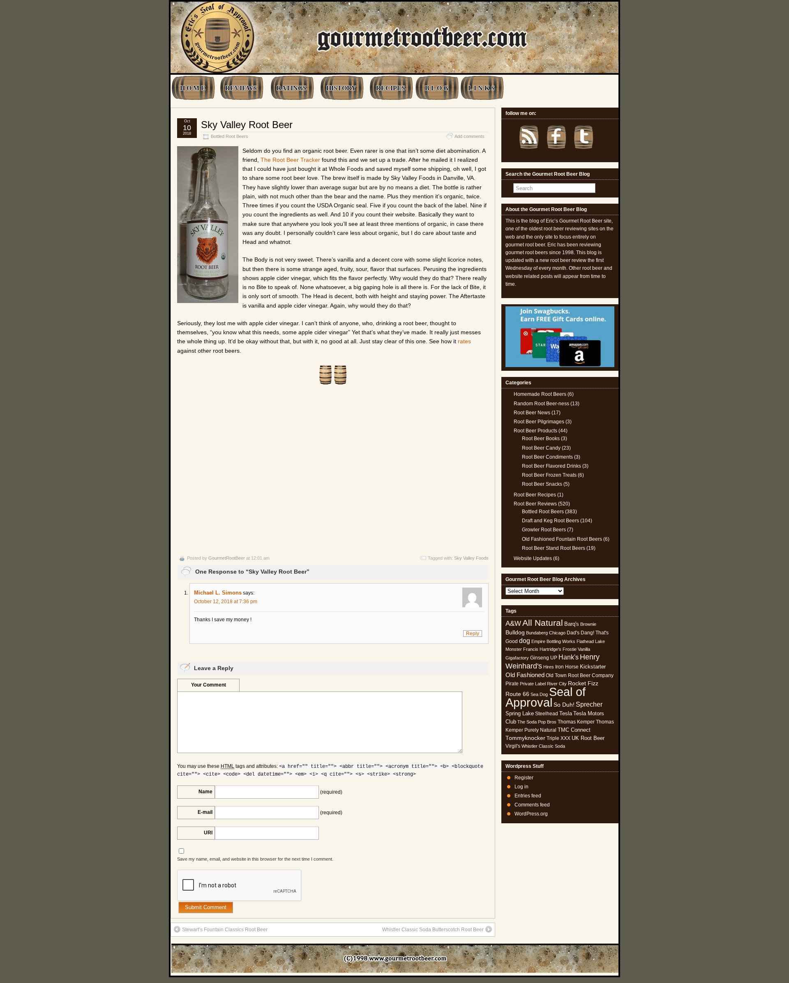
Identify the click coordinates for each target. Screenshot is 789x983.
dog (524, 640)
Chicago (557, 632)
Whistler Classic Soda (543, 746)
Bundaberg (537, 632)
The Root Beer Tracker (290, 159)
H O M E (192, 88)
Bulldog (515, 632)
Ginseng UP (543, 658)
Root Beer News (532, 413)
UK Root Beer (588, 738)
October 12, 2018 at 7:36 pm (225, 601)
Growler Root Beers (544, 530)
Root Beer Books (541, 438)
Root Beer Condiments (547, 457)
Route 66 (517, 694)
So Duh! (564, 704)
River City (557, 683)
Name (205, 792)
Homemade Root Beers (540, 394)
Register (523, 778)
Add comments (469, 136)
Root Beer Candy (541, 448)
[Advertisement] (333, 469)
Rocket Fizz (583, 683)
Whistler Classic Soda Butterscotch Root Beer (433, 929)
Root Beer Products (535, 431)
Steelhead (546, 714)
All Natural (542, 622)
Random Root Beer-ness (541, 404)
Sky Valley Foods (471, 558)
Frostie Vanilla (576, 649)
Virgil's (512, 746)
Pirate (512, 684)
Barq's (571, 624)
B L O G (436, 88)
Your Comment (208, 685)
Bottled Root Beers (229, 136)
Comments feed (532, 805)
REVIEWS (241, 88)
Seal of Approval (545, 697)
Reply (472, 633)
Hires (548, 666)
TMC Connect (574, 730)
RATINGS (292, 88)
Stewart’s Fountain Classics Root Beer (225, 929)
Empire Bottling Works (553, 641)
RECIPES (390, 88)
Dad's (573, 633)
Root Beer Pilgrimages (539, 422)
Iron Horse (567, 667)
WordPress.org (531, 814)
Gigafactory (517, 657)
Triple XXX (558, 738)
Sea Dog (539, 694)
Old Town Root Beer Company (580, 675)
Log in (521, 787)
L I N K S (481, 88)
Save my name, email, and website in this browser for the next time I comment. (255, 859)
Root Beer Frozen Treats (549, 475)
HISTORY (341, 88)
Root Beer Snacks (542, 484)
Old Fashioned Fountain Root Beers (562, 539)
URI (208, 833)
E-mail (205, 812)
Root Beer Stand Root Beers (553, 548)
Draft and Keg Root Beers (550, 521)
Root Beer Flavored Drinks (551, 466)
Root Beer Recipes (535, 495)
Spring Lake (519, 713)
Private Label (533, 683)
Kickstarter (593, 667)
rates (464, 341)
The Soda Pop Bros (536, 721)
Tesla (565, 713)
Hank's (568, 657)
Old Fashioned (524, 674)
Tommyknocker (525, 738)
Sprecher (589, 704)
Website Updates (533, 558)
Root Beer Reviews (535, 504)
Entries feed (527, 796)
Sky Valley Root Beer (247, 124)
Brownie (588, 624)
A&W (513, 623)
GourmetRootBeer (226, 558)
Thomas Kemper (576, 722)
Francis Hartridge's (542, 649)
